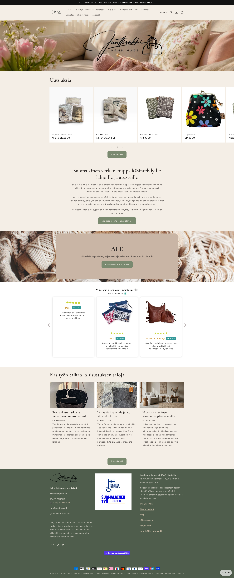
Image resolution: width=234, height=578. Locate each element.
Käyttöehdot (131, 573)
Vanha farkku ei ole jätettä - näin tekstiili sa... (115, 414)
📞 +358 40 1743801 (60, 502)
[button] (84, 9)
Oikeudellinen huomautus (174, 573)
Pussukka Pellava (102, 135)
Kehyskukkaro (190, 135)
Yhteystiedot (158, 573)
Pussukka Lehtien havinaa (149, 135)
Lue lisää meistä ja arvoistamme (117, 221)
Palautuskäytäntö (102, 573)
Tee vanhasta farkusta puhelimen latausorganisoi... (70, 414)
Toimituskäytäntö (145, 573)
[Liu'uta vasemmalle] (111, 147)
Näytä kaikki (117, 154)
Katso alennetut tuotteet (117, 264)
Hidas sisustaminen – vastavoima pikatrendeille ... (160, 414)
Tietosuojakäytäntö (118, 573)
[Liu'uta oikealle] (122, 147)
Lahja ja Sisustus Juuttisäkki (67, 573)
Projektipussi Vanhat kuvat (62, 135)
